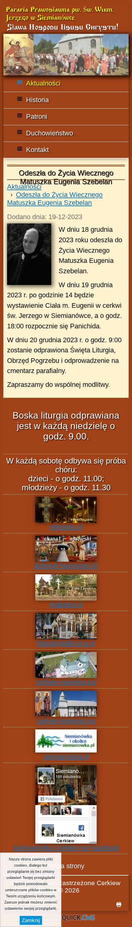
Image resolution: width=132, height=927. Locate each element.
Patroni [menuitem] (36, 116)
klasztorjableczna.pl (66, 643)
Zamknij (31, 920)
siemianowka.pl (66, 756)
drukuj (118, 904)
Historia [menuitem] (37, 100)
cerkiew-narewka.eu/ (66, 682)
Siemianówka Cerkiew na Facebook (66, 847)
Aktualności (24, 187)
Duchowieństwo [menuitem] (49, 133)
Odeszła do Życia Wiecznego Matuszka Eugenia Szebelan (55, 199)
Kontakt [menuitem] (37, 150)
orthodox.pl (66, 527)
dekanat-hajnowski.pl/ (66, 565)
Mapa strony (66, 866)
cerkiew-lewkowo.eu (66, 720)
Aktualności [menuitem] (43, 83)
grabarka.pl (66, 604)
